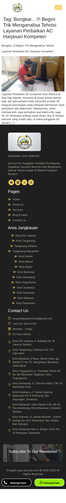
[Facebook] (11, 182)
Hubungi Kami (18, 483)
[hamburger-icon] (58, 7)
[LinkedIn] (18, 182)
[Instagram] (31, 182)
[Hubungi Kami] (5, 482)
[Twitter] (24, 182)
